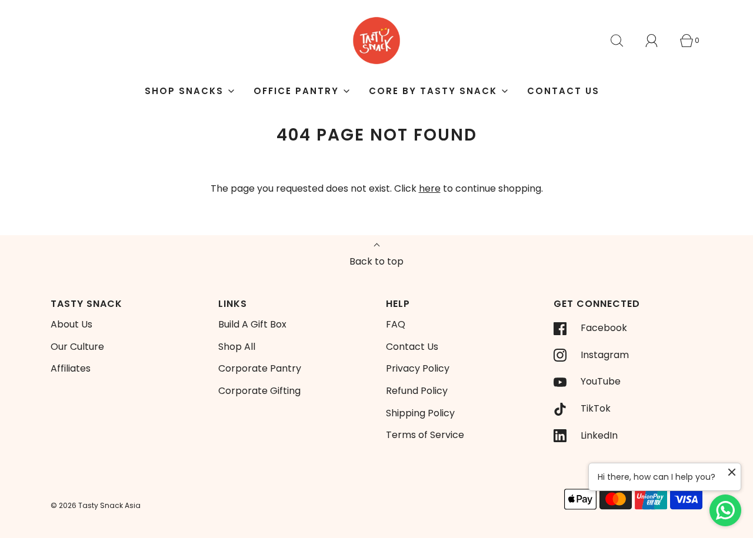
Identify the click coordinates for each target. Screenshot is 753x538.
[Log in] (658, 41)
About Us (71, 324)
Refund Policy (417, 390)
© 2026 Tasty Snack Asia (96, 505)
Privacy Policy (417, 368)
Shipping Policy (420, 413)
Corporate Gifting (259, 390)
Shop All (236, 346)
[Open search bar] (624, 41)
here (430, 188)
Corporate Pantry (259, 368)
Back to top (376, 261)
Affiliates (71, 368)
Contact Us (563, 91)
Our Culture (77, 346)
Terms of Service (425, 435)
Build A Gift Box (252, 324)
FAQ (395, 324)
